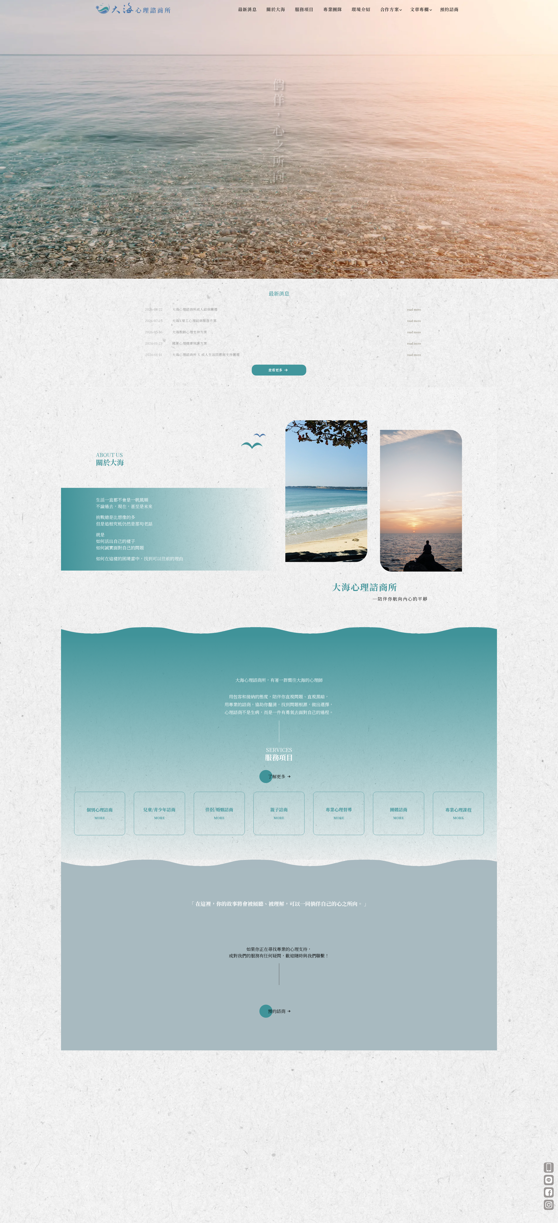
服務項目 (304, 9)
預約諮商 (449, 9)
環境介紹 (361, 9)
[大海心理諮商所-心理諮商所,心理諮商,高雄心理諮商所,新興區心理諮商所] (134, 9)
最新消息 (247, 9)
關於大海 (275, 9)
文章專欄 (419, 9)
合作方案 (389, 9)
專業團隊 (332, 9)
